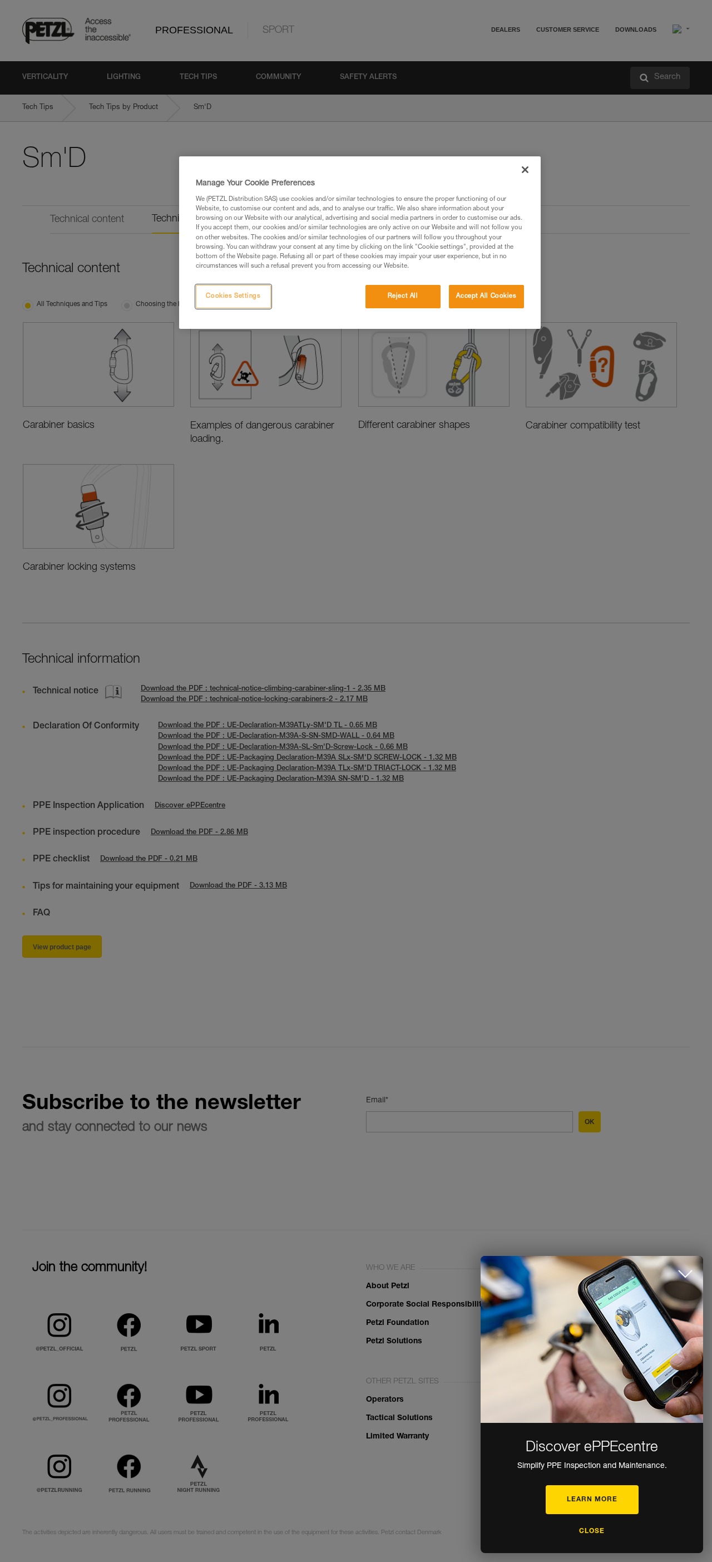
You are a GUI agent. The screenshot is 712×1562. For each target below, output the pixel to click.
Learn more (592, 1499)
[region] (360, 242)
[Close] (525, 169)
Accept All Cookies (486, 296)
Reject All (403, 296)
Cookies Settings (233, 296)
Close (592, 1531)
